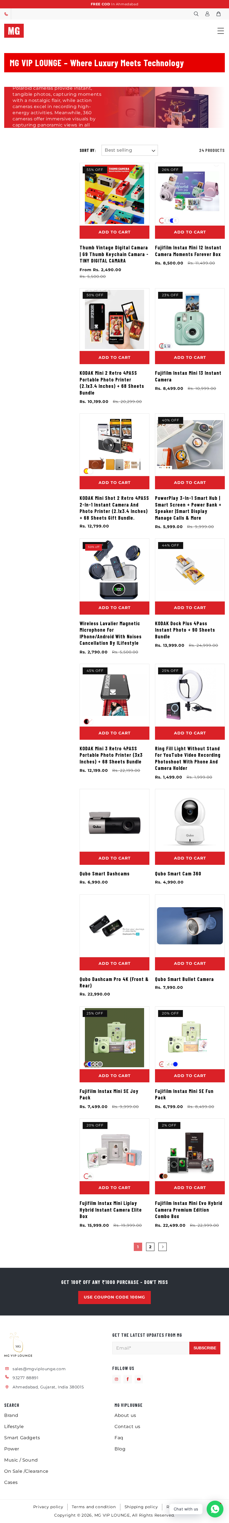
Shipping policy (141, 1507)
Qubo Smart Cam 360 (178, 873)
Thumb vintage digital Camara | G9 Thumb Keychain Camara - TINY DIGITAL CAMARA (114, 254)
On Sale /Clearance (26, 1471)
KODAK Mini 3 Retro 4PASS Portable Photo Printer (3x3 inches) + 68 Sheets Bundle (111, 755)
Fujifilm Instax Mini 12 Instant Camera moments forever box (188, 250)
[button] (196, 14)
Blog (120, 1449)
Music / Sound (21, 1460)
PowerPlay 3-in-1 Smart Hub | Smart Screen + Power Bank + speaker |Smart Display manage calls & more (188, 508)
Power (11, 1449)
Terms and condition (94, 1507)
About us (125, 1415)
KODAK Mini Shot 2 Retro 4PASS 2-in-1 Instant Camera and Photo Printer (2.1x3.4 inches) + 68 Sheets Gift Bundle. (114, 508)
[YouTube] (139, 1379)
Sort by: (88, 150)
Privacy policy (48, 1507)
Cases (11, 1482)
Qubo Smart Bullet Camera (184, 979)
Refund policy (181, 1507)
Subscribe (205, 1348)
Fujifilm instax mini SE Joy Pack (109, 1094)
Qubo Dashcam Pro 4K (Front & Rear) (114, 982)
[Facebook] (127, 1379)
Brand (11, 1415)
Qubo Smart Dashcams (105, 873)
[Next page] (162, 1247)
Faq (119, 1437)
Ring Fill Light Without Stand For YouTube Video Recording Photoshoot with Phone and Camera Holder (188, 758)
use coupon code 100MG (114, 1297)
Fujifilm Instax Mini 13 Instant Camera (188, 376)
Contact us (127, 1426)
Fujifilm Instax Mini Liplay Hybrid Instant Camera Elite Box (111, 1209)
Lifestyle (14, 1426)
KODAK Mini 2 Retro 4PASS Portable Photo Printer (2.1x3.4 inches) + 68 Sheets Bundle (112, 383)
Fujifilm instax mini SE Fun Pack (184, 1094)
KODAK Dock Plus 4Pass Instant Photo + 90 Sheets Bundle (185, 629)
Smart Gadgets (22, 1437)
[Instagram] (116, 1379)
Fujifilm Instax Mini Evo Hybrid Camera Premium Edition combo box (188, 1209)
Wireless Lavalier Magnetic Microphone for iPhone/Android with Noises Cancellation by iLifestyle (111, 633)
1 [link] (138, 1246)
